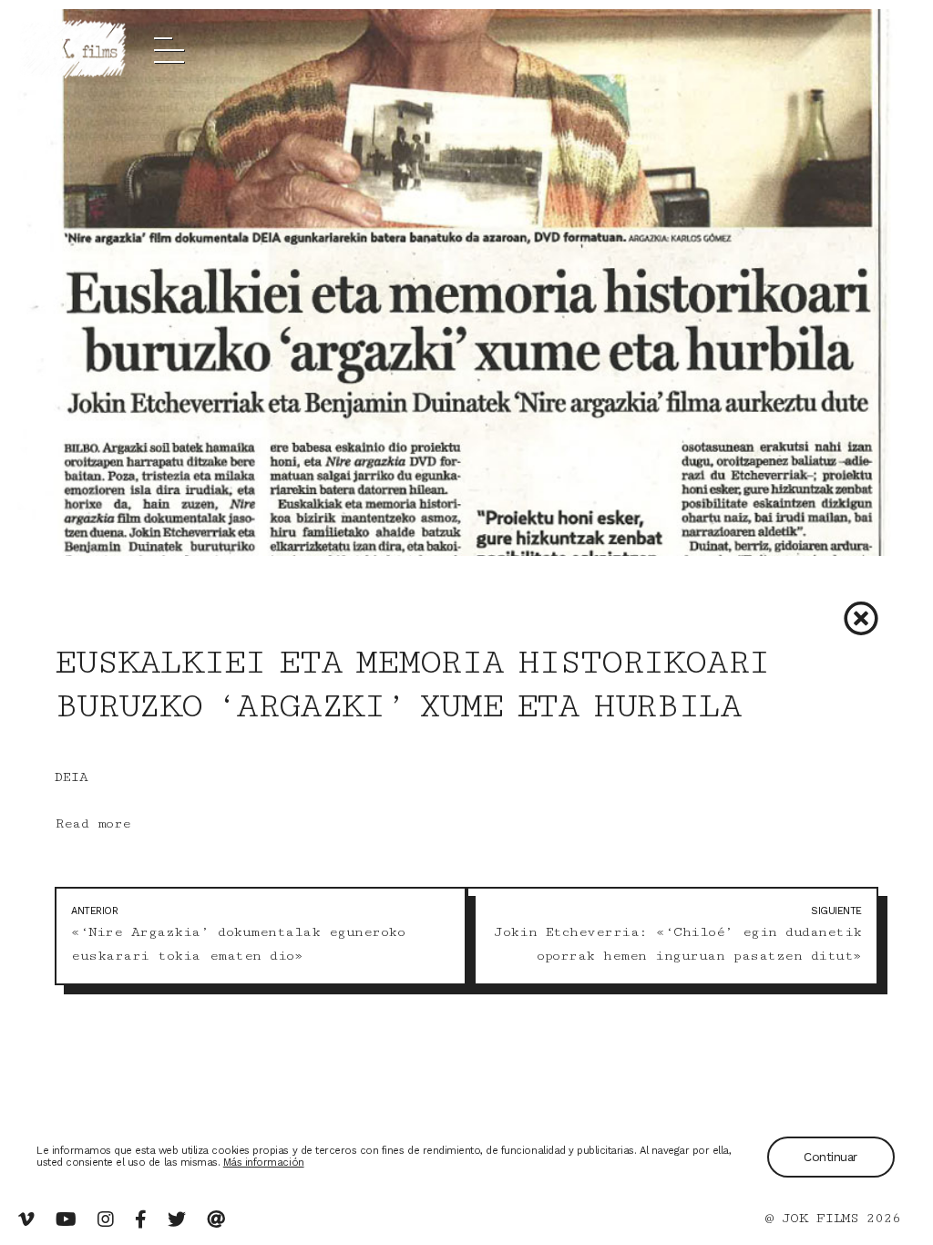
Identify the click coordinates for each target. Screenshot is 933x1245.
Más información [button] (263, 1162)
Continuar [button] (830, 1156)
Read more (93, 823)
